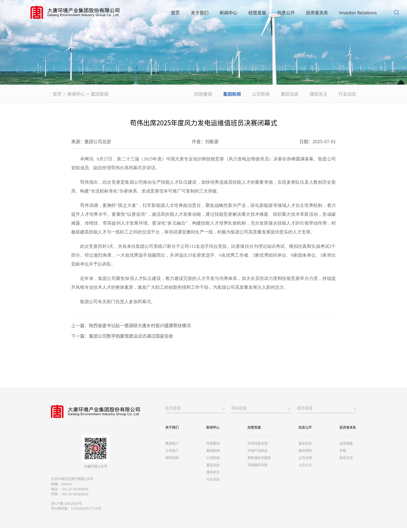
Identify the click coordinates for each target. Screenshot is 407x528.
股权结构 (305, 450)
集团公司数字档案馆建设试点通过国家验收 (131, 335)
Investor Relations (358, 12)
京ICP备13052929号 (66, 503)
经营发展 (257, 12)
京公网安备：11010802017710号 (76, 508)
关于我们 (199, 12)
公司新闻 (261, 93)
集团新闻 (100, 93)
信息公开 (286, 12)
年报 (342, 450)
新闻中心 (228, 12)
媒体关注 (318, 93)
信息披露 (346, 443)
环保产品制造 (257, 450)
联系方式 (346, 457)
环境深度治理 (257, 443)
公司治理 (305, 457)
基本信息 (305, 443)
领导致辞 (172, 457)
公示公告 (305, 464)
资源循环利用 (257, 464)
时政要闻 (203, 93)
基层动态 (289, 93)
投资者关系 (317, 12)
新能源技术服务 (259, 457)
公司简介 (172, 450)
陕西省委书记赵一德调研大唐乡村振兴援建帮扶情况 (140, 325)
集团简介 (172, 443)
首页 (175, 12)
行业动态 (347, 93)
